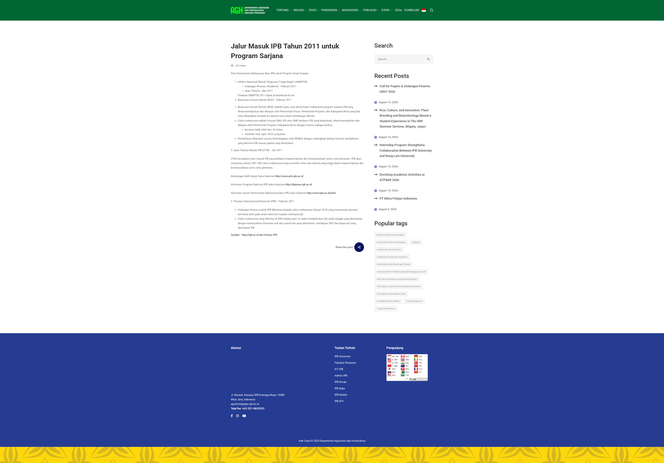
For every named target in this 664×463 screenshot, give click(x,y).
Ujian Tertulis (252, 90)
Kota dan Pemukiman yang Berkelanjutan (397, 279)
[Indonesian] (424, 10)
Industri (416, 242)
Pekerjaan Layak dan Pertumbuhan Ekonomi (398, 286)
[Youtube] (244, 415)
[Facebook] (231, 415)
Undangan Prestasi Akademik (262, 86)
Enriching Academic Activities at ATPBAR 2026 (402, 177)
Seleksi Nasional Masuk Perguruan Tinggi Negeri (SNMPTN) (272, 81)
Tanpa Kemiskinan (386, 308)
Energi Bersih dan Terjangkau (391, 242)
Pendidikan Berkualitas (388, 301)
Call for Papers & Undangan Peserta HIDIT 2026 (405, 88)
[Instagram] (237, 415)
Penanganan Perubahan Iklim (391, 294)
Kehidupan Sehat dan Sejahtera (392, 257)
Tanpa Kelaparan (414, 301)
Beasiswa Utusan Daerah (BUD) (256, 99)
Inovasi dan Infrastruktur (389, 249)
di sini (291, 95)
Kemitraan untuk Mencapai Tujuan (393, 264)
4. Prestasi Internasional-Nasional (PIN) (253, 201)
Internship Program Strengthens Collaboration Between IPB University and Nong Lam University (406, 150)
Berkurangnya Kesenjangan (390, 234)
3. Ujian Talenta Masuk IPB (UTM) (250, 150)
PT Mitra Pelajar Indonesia (398, 198)
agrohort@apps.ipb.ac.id (245, 404)
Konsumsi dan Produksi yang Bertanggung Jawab (401, 271)
